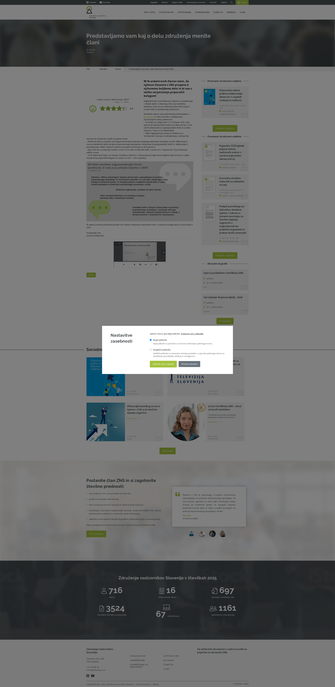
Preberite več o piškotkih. (192, 333)
